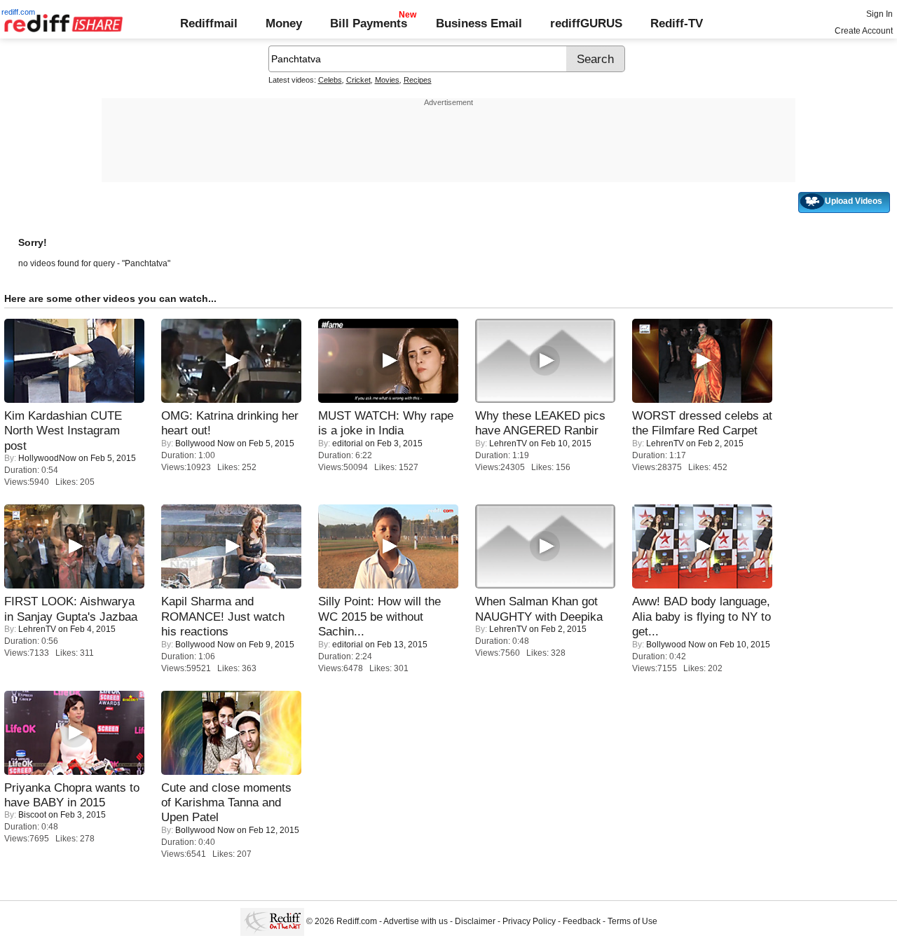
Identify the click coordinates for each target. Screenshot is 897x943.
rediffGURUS (586, 23)
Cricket (358, 80)
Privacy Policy (529, 922)
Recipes (418, 80)
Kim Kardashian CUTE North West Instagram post (63, 430)
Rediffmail (209, 23)
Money (284, 23)
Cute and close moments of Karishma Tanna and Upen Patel (226, 802)
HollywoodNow (47, 458)
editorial (347, 443)
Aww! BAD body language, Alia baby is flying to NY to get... (701, 616)
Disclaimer (475, 922)
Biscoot (32, 815)
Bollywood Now (205, 443)
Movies (387, 80)
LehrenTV (508, 443)
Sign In (879, 14)
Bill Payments (368, 23)
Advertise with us (415, 922)
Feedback (582, 922)
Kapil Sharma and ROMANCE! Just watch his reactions (223, 616)
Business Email (479, 23)
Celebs (330, 80)
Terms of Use (632, 922)
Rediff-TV (676, 23)
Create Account (864, 31)
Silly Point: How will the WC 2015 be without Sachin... (379, 616)
